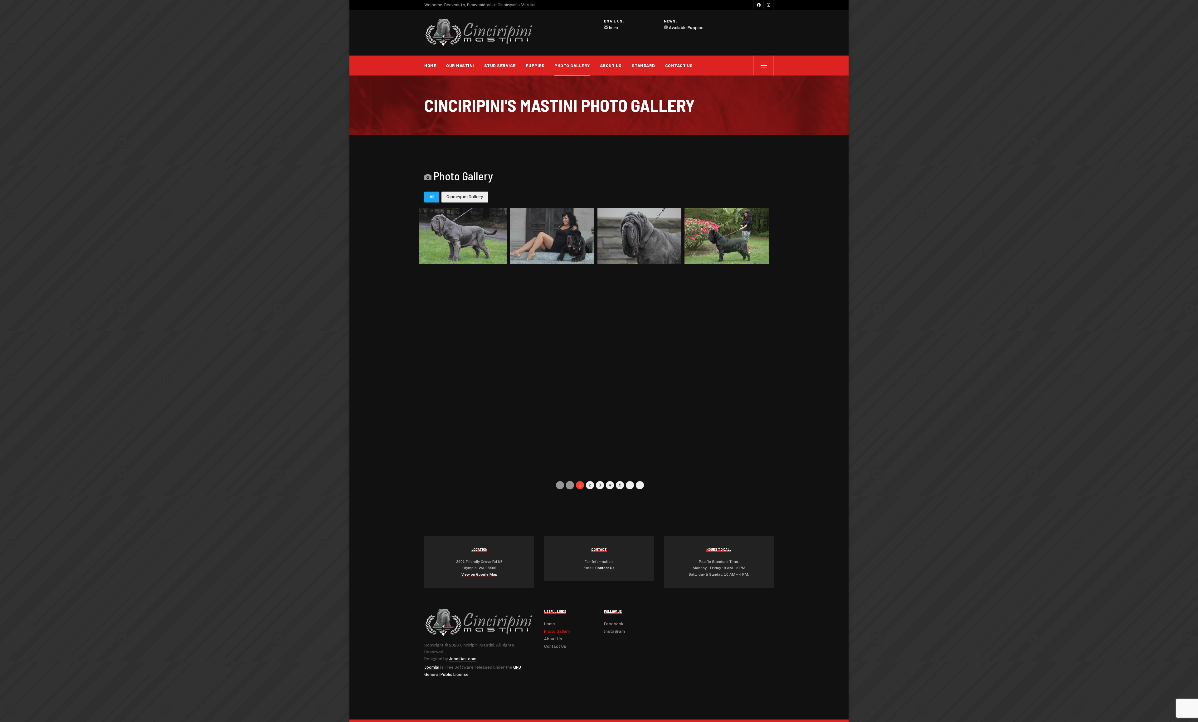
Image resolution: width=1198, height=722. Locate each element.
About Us (553, 639)
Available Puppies (686, 27)
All (432, 196)
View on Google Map (479, 574)
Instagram (614, 631)
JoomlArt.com (462, 658)
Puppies (535, 65)
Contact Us (679, 65)
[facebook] (758, 5)
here (613, 27)
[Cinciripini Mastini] (478, 33)
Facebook (613, 624)
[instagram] (768, 5)
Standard (643, 65)
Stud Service (500, 65)
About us (611, 65)
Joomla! (431, 667)
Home (430, 65)
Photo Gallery (572, 65)
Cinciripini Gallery (464, 196)
